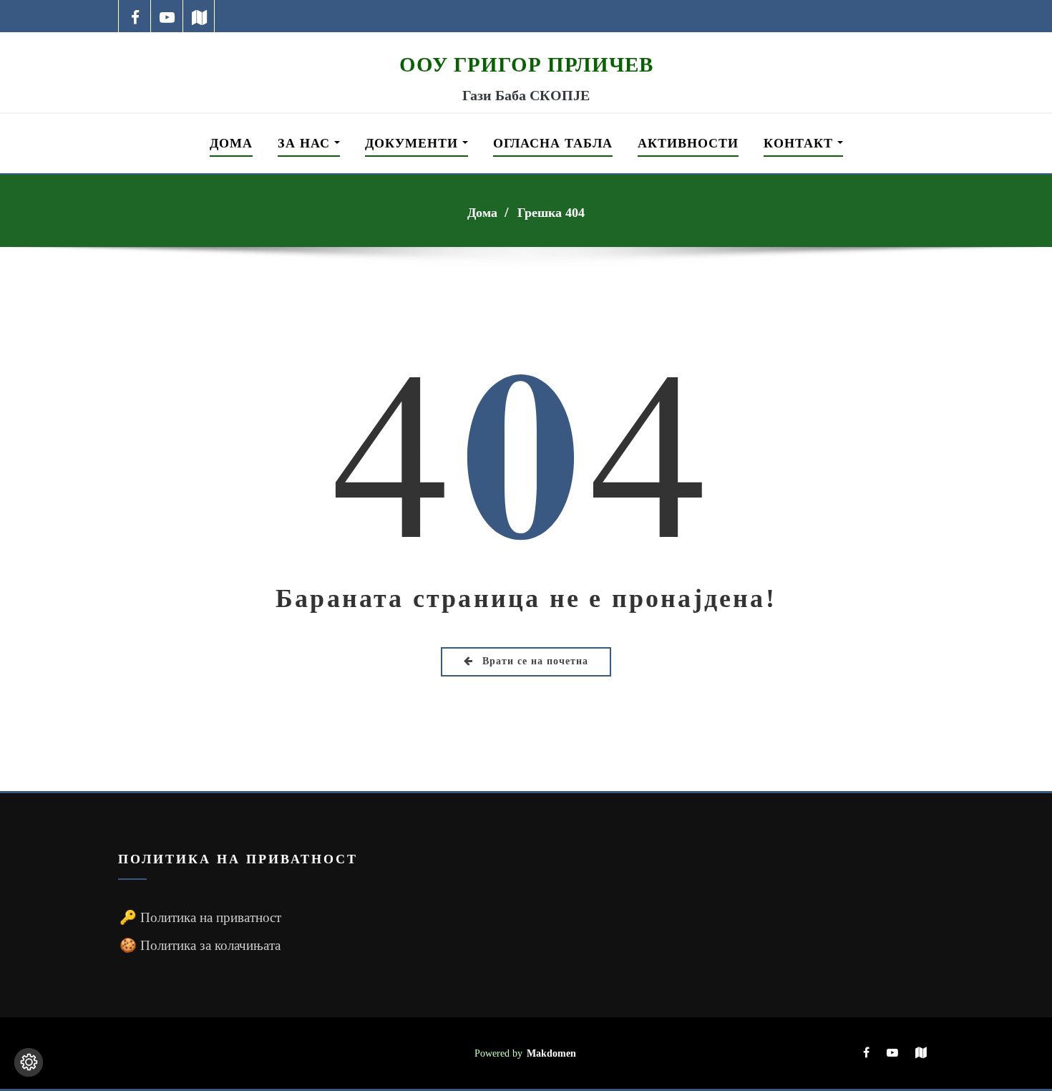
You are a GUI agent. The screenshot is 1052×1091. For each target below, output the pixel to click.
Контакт (800, 143)
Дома (231, 143)
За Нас (306, 143)
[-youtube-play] (167, 16)
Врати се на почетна (533, 661)
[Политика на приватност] (28, 1062)
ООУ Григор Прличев (526, 64)
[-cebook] (135, 16)
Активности (688, 143)
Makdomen (551, 1053)
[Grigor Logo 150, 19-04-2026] (526, 41)
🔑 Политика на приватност (200, 917)
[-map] (199, 16)
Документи (413, 143)
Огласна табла (553, 143)
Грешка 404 (551, 212)
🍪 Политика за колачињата (200, 945)
